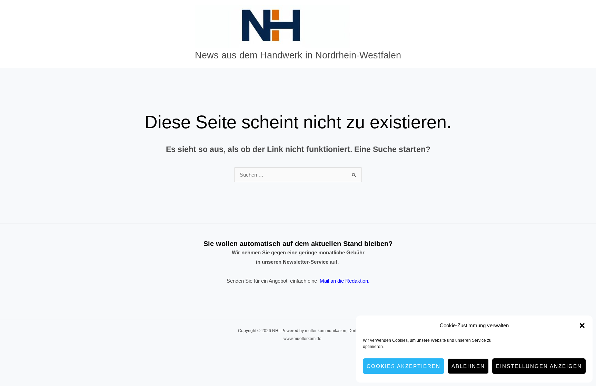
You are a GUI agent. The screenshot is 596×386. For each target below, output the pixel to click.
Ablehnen (468, 366)
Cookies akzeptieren (403, 366)
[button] (582, 325)
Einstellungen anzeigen (539, 366)
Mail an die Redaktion (344, 281)
